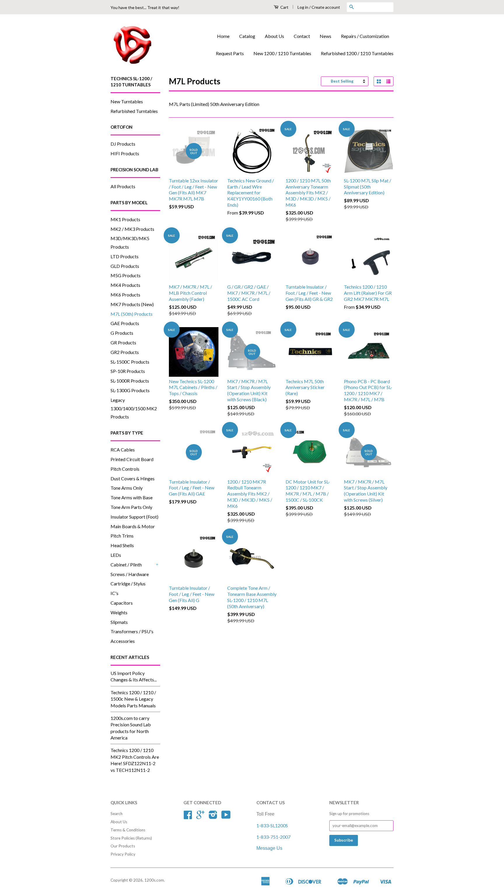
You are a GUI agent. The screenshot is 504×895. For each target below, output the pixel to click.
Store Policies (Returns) (131, 838)
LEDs (116, 555)
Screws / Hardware (130, 574)
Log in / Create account (319, 7)
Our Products (123, 846)
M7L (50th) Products (132, 314)
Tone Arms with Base (132, 497)
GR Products (123, 342)
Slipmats (119, 622)
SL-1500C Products (130, 361)
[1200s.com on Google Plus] (200, 816)
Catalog (247, 36)
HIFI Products (125, 153)
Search (117, 813)
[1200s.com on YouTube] (226, 816)
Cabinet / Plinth (126, 564)
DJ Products (123, 143)
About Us (274, 36)
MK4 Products (125, 285)
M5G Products (126, 275)
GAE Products (125, 323)
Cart (283, 7)
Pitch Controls (125, 469)
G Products (122, 333)
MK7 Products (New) (132, 304)
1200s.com (154, 880)
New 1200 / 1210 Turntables (282, 53)
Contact (302, 36)
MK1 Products (125, 219)
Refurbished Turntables (134, 111)
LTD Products (125, 256)
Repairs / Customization (365, 36)
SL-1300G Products (130, 390)
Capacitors (122, 603)
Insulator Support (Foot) (134, 516)
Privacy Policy (123, 854)
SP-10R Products (128, 371)
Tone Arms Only (127, 488)
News (325, 36)
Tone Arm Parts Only (131, 507)
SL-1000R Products (130, 380)
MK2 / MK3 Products (132, 229)
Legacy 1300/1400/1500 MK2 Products (134, 408)
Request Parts (230, 53)
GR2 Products (125, 352)
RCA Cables (123, 449)
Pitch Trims (122, 535)
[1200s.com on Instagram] (213, 816)
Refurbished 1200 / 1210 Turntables (357, 53)
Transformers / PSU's (132, 631)
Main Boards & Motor (133, 526)
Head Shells (122, 545)
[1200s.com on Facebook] (187, 816)
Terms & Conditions (128, 830)
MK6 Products (125, 294)
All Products (123, 186)
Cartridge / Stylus (128, 583)
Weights (119, 612)
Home (223, 36)
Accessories (123, 641)
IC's (114, 593)
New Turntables (127, 101)
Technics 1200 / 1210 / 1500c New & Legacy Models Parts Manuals (133, 699)
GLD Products (125, 266)
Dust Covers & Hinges (133, 478)
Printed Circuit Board (132, 459)
